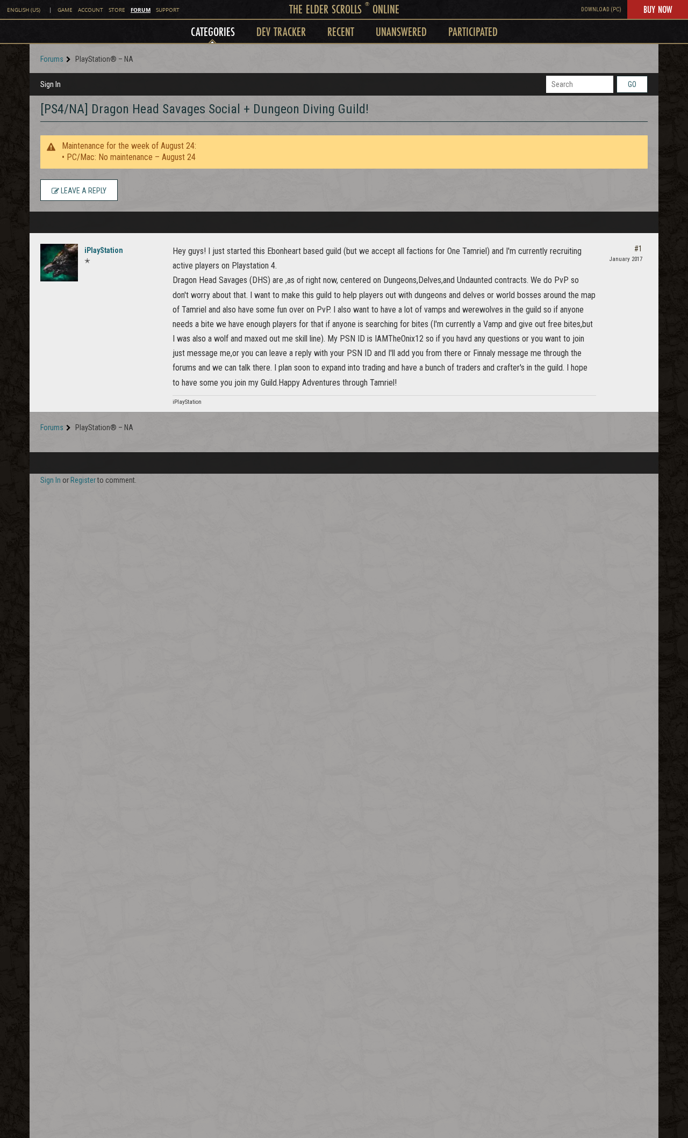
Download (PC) (601, 9)
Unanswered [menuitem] (401, 31)
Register (83, 480)
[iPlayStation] (59, 262)
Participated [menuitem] (473, 31)
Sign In (50, 84)
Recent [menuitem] (340, 31)
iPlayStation (103, 250)
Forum (140, 9)
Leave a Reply (82, 190)
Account (90, 9)
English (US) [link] (23, 9)
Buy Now (657, 9)
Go (632, 84)
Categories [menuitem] (213, 31)
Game (65, 9)
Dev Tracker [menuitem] (281, 31)
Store (117, 9)
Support (168, 9)
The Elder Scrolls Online (344, 9)
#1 (638, 248)
